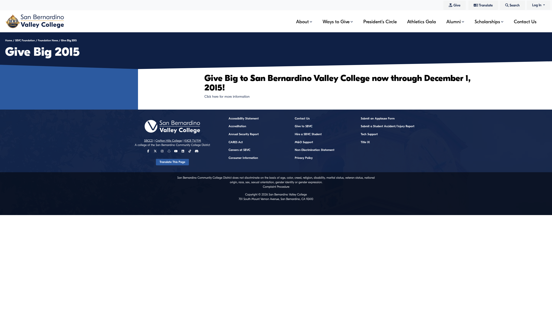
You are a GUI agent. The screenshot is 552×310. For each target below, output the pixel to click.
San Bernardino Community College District (183, 145)
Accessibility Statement (244, 118)
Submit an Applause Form (378, 118)
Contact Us (302, 118)
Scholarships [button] (487, 22)
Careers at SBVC (239, 150)
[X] (155, 151)
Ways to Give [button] (336, 22)
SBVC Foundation (25, 40)
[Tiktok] (189, 151)
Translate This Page (172, 162)
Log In (537, 5)
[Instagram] (162, 151)
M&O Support (304, 142)
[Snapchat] (169, 151)
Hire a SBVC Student (308, 134)
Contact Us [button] (525, 22)
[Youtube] (175, 151)
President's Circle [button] (380, 22)
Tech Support (369, 134)
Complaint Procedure (276, 187)
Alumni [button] (453, 22)
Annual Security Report (244, 134)
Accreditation (237, 126)
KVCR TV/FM (192, 141)
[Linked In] (183, 151)
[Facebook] (148, 151)
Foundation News (48, 40)
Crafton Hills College (168, 141)
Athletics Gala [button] (421, 22)
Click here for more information (227, 97)
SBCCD (148, 141)
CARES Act (236, 142)
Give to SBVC (303, 126)
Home (8, 40)
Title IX (365, 142)
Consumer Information (243, 158)
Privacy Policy (304, 158)
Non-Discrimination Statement (314, 150)
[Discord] (196, 151)
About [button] (302, 22)
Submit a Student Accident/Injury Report (387, 126)
